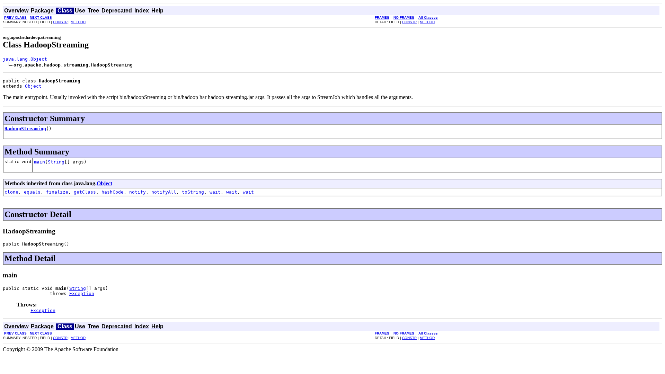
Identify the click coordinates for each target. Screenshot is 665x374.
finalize (57, 192)
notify (137, 192)
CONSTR (60, 22)
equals (32, 192)
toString (193, 192)
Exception (81, 293)
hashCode (112, 192)
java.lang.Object (25, 59)
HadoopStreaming (25, 128)
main (39, 161)
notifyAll (163, 192)
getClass (85, 192)
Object (33, 86)
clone (11, 192)
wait (215, 192)
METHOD (78, 22)
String (56, 161)
